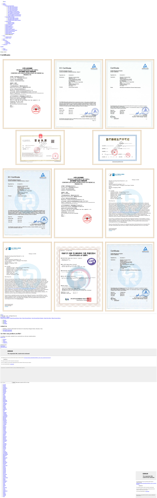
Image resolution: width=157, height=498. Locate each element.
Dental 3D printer (8, 27)
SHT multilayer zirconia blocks (14, 12)
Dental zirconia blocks (9, 5)
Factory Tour (7, 43)
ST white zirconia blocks (12, 8)
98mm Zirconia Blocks (56, 318)
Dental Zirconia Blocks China (16, 318)
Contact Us (5, 44)
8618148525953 (3, 347)
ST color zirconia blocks (12, 10)
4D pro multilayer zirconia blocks (14, 15)
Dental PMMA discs (9, 26)
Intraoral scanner (11, 22)
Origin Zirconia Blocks (26, 318)
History (6, 41)
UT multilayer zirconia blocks (13, 13)
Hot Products (3, 317)
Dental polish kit (8, 32)
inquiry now (2, 337)
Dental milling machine (9, 16)
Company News (8, 36)
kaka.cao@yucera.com (7, 329)
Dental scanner (8, 21)
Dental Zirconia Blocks (5, 318)
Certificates (7, 42)
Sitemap (8, 317)
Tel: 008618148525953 (7, 331)
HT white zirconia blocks (13, 6)
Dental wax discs (8, 25)
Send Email (2, 345)
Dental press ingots (9, 24)
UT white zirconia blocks (13, 9)
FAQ (4, 39)
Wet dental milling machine (13, 19)
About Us (5, 40)
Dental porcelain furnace (10, 31)
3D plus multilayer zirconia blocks (14, 14)
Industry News (8, 37)
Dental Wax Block (47, 318)
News (4, 35)
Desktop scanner (11, 23)
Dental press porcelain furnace (11, 30)
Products (4, 4)
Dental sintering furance (10, 29)
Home (4, 3)
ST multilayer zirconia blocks (13, 11)
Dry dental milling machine (13, 17)
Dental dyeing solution (9, 33)
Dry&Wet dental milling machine (14, 20)
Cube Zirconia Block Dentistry (37, 318)
